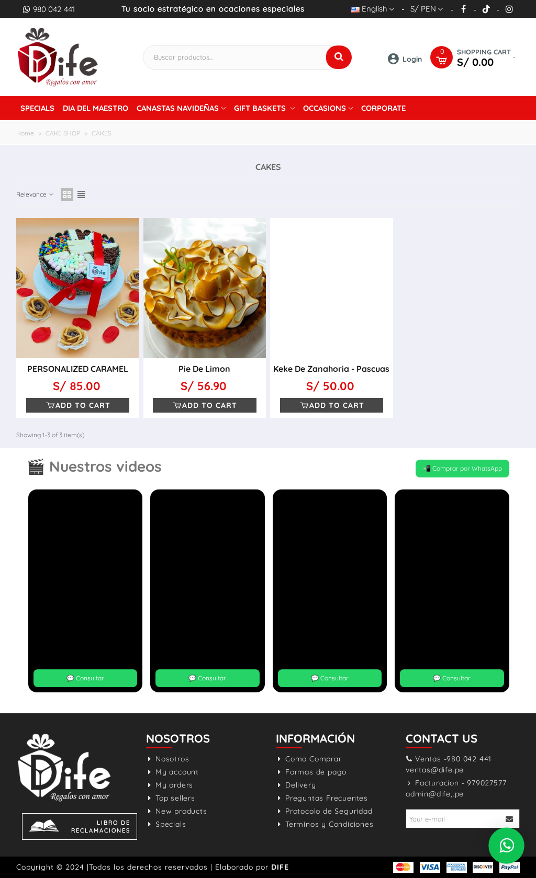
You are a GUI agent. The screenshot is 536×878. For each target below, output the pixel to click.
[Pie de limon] (204, 288)
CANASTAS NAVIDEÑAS (178, 108)
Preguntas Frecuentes (326, 798)
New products (181, 811)
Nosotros (172, 758)
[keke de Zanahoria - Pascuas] (331, 288)
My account (177, 772)
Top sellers (175, 798)
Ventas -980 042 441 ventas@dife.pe (449, 764)
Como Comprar (313, 758)
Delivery (300, 785)
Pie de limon (204, 368)
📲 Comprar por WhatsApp (462, 468)
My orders (174, 785)
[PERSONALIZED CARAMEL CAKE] (77, 288)
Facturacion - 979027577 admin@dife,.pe (456, 788)
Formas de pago (316, 772)
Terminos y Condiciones (329, 824)
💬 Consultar (85, 678)
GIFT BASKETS (261, 108)
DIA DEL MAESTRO (95, 108)
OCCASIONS (324, 108)
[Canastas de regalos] (58, 57)
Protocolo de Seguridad (329, 811)
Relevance (32, 194)
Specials (37, 108)
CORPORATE (383, 108)
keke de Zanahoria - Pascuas (331, 368)
